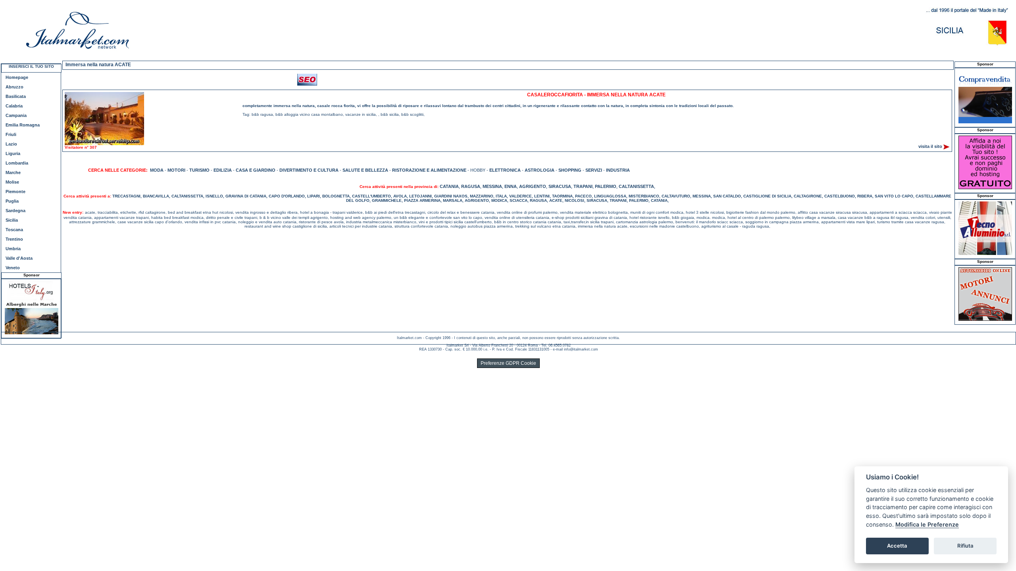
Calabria (14, 105)
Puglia (12, 201)
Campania (16, 115)
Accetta (897, 545)
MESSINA (492, 186)
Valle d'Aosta (19, 258)
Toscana (14, 229)
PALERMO (605, 186)
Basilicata (16, 96)
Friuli (11, 134)
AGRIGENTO (532, 186)
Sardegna (15, 210)
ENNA (510, 186)
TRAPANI (583, 186)
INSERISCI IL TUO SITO (31, 66)
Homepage (17, 77)
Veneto (13, 267)
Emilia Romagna (23, 125)
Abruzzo (14, 86)
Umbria (13, 248)
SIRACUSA (559, 186)
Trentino (14, 239)
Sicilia (12, 220)
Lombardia (17, 163)
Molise (12, 182)
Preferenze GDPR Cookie (508, 363)
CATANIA (449, 186)
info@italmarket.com (581, 349)
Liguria (13, 153)
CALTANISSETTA (636, 186)
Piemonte (15, 191)
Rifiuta (965, 545)
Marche (13, 172)
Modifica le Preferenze (927, 524)
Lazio (11, 144)
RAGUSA (470, 186)
